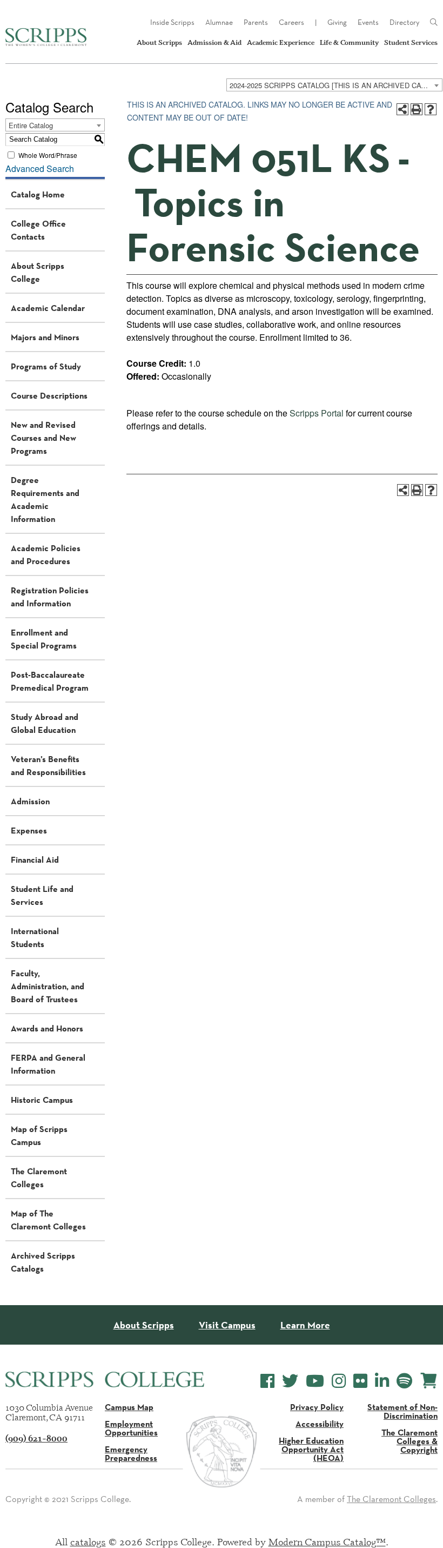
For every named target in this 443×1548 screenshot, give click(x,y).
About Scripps (159, 42)
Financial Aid (35, 859)
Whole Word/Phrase (47, 154)
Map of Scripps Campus (39, 1135)
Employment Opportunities (131, 1428)
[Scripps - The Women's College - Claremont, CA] (45, 37)
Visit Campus (227, 1325)
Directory (404, 22)
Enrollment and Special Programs (44, 639)
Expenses (29, 830)
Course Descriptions (49, 395)
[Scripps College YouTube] (315, 1381)
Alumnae (219, 22)
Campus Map (129, 1407)
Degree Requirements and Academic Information (45, 499)
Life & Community (349, 42)
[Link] (434, 22)
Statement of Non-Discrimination (402, 1411)
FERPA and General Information (48, 1064)
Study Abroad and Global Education (44, 723)
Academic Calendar (48, 307)
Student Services (411, 42)
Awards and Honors (47, 1028)
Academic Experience (280, 42)
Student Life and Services (42, 895)
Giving (337, 22)
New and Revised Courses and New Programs (43, 437)
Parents (256, 22)
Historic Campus (42, 1099)
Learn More (305, 1325)
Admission (30, 801)
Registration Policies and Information (50, 596)
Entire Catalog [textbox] (31, 125)
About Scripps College (37, 272)
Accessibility (320, 1423)
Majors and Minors (45, 337)
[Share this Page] (402, 109)
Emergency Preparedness (131, 1453)
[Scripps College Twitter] (290, 1381)
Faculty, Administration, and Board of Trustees (47, 986)
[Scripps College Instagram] (339, 1381)
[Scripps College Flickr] (360, 1381)
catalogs (88, 1541)
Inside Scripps (172, 22)
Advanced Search (39, 168)
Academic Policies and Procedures (45, 554)
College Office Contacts (38, 230)
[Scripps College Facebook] (267, 1381)
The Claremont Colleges (39, 1177)
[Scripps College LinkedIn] (382, 1381)
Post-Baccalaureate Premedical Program (50, 681)
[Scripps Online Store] (429, 1381)
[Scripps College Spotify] (404, 1381)
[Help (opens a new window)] (431, 109)
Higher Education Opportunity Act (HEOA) (311, 1449)
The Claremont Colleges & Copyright (409, 1441)
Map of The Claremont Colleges (48, 1220)
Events (368, 22)
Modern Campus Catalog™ (327, 1541)
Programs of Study (46, 366)
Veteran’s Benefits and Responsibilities (48, 765)
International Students (35, 937)
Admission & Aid (214, 42)
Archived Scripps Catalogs (43, 1262)
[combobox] (334, 84)
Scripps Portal (317, 413)
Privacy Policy (317, 1407)
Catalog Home (38, 194)
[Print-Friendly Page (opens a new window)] (416, 109)
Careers (291, 22)
